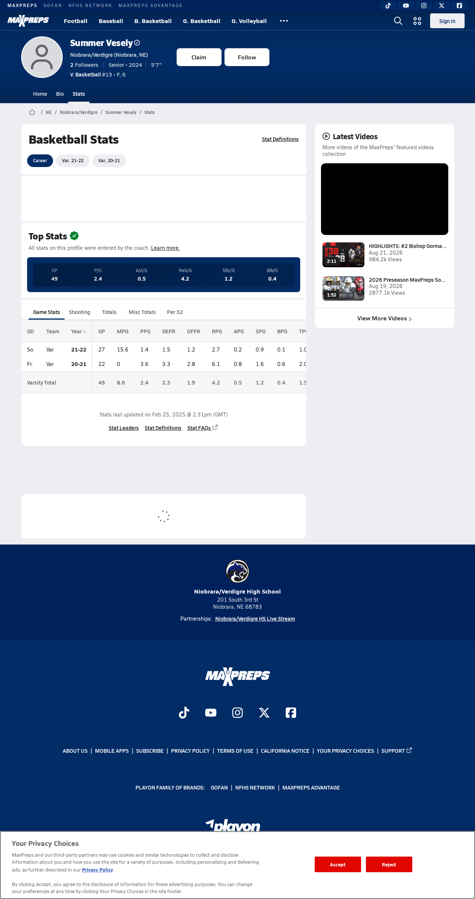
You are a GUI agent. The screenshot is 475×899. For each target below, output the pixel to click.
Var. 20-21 (109, 160)
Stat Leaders (124, 427)
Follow (247, 57)
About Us (75, 750)
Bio (60, 93)
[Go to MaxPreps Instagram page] (237, 713)
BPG (282, 331)
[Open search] (398, 20)
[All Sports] (284, 20)
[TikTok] (388, 5)
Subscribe (150, 750)
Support (393, 750)
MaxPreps (22, 5)
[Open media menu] (417, 20)
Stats (79, 93)
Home (40, 93)
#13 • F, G (97, 74)
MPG (122, 331)
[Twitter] (441, 5)
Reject (389, 864)
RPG (217, 331)
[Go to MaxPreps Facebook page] (291, 713)
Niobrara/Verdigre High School (237, 591)
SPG (260, 331)
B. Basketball (153, 20)
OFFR (193, 331)
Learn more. (165, 247)
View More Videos (382, 318)
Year (77, 331)
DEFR (168, 331)
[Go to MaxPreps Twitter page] (264, 713)
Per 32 (175, 312)
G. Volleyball (249, 20)
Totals (109, 312)
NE (49, 112)
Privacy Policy (190, 750)
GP (101, 331)
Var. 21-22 (72, 160)
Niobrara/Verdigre (79, 112)
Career (40, 160)
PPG (145, 331)
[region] (237, 865)
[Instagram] (424, 5)
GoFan (52, 5)
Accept (337, 864)
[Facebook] (459, 5)
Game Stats (46, 312)
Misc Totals (142, 312)
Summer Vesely (101, 42)
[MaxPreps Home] (28, 21)
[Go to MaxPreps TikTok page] (184, 713)
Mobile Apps (112, 750)
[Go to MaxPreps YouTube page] (211, 713)
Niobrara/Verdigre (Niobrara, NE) (109, 54)
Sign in (447, 20)
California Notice (285, 750)
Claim (198, 57)
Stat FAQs (199, 427)
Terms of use (235, 750)
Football (76, 20)
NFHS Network (90, 5)
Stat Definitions (280, 139)
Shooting (79, 312)
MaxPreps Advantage (150, 5)
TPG (304, 331)
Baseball (111, 20)
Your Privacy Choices (345, 750)
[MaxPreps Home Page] (32, 112)
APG (239, 331)
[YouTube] (406, 5)
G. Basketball (201, 20)
